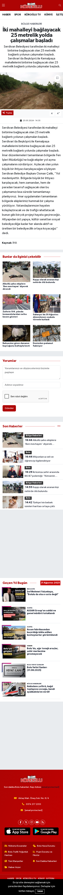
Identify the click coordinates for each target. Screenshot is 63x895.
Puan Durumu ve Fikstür (42, 853)
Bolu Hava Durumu (46, 846)
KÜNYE (48, 14)
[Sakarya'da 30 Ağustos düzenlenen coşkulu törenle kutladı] (47, 303)
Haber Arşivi (14, 867)
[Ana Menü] (3, 5)
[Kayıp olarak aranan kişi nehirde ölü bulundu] (47, 269)
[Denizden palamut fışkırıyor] (47, 333)
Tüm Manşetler (15, 861)
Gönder (9, 408)
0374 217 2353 (33, 804)
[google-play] (45, 831)
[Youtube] (37, 822)
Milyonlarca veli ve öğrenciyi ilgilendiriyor (39, 458)
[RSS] (42, 822)
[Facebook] (20, 822)
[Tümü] (58, 426)
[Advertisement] (31, 543)
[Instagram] (31, 822)
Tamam (40, 891)
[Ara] (60, 5)
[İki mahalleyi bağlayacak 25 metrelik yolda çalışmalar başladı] (31, 90)
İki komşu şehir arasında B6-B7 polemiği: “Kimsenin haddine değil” (42, 474)
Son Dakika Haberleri (46, 861)
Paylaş (9, 113)
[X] (26, 822)
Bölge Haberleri (31, 24)
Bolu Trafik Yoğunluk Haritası (16, 853)
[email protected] (50, 787)
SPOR (17, 14)
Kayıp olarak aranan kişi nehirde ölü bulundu (42, 489)
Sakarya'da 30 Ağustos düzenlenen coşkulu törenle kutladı (45, 317)
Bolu (28, 452)
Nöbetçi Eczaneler (17, 846)
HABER (6, 14)
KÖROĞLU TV (32, 14)
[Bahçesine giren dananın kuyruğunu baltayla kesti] (16, 333)
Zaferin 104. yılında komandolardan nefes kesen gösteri (15, 314)
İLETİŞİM (50, 878)
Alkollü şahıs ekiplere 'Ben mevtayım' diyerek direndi (15, 286)
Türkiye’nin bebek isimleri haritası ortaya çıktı (40, 504)
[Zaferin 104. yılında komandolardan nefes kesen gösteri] (16, 302)
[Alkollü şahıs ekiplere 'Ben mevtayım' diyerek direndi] (16, 271)
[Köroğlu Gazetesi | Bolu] (31, 5)
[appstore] (17, 831)
